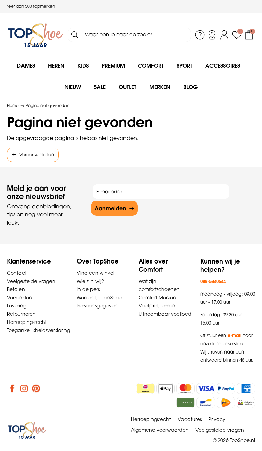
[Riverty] (185, 402)
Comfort (151, 65)
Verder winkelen (36, 154)
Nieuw (72, 87)
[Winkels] (212, 35)
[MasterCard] (185, 388)
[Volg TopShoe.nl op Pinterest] (36, 388)
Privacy (216, 419)
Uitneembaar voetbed (165, 314)
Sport (184, 65)
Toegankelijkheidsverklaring (38, 330)
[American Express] (246, 388)
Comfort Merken (157, 298)
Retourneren (21, 314)
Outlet (127, 87)
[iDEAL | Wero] (145, 388)
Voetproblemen (157, 306)
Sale (100, 87)
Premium (113, 65)
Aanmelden (110, 208)
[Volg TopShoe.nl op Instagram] (24, 388)
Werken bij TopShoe (99, 298)
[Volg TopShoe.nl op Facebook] (12, 388)
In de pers (88, 289)
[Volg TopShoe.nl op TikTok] (48, 388)
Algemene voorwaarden (160, 430)
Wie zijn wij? (90, 281)
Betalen (16, 289)
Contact (17, 273)
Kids (83, 65)
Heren (56, 65)
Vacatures (190, 419)
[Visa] (205, 388)
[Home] (35, 35)
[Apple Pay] (165, 388)
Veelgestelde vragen (31, 281)
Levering (16, 306)
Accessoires (222, 65)
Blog (190, 87)
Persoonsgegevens (98, 306)
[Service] (200, 35)
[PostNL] (226, 402)
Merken (159, 87)
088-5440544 (213, 281)
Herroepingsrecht (27, 322)
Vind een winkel (95, 273)
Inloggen (224, 35)
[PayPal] (226, 388)
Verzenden (19, 298)
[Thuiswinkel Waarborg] (246, 402)
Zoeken (75, 35)
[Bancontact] (205, 402)
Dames (26, 65)
